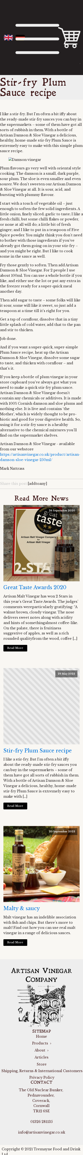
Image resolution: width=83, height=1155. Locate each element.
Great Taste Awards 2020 (34, 587)
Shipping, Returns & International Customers (41, 1071)
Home (41, 1036)
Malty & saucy (21, 908)
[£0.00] (69, 37)
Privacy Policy (41, 1078)
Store (42, 1064)
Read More (15, 648)
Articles (42, 1057)
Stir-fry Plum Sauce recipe (37, 751)
